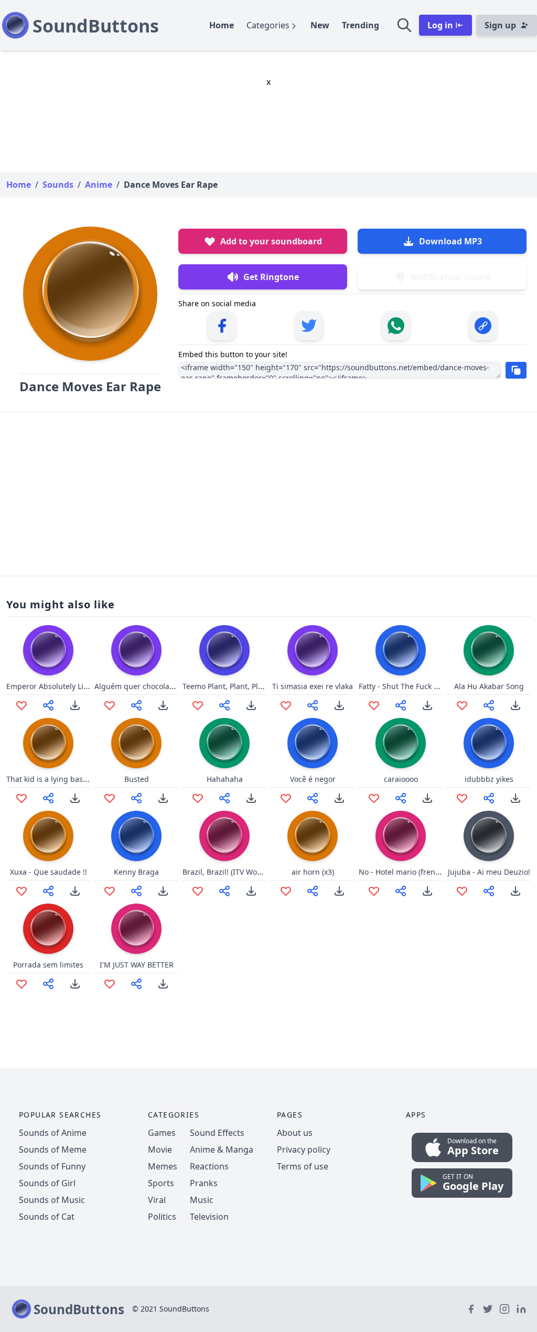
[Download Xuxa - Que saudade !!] (75, 891)
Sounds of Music (52, 1200)
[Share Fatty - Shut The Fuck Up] (400, 705)
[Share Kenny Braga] (136, 891)
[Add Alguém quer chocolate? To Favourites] (109, 705)
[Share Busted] (136, 798)
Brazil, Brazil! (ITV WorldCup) (232, 872)
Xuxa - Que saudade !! (48, 872)
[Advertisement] (268, 494)
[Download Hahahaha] (251, 798)
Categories (267, 25)
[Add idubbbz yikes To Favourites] (462, 798)
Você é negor (313, 779)
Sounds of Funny (52, 1166)
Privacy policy (303, 1149)
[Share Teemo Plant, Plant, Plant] (224, 705)
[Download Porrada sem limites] (75, 983)
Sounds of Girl (47, 1183)
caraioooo (401, 779)
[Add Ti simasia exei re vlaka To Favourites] (286, 705)
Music (201, 1200)
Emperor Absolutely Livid (50, 686)
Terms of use (302, 1166)
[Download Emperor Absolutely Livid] (75, 705)
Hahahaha (225, 779)
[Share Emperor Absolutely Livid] (48, 705)
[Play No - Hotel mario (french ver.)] (400, 836)
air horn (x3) (313, 872)
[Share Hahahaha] (224, 798)
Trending (360, 25)
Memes (162, 1166)
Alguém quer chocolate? (136, 686)
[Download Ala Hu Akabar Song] (515, 705)
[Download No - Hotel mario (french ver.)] (427, 891)
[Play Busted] (136, 743)
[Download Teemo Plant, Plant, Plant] (251, 705)
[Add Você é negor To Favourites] (286, 798)
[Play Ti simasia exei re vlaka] (312, 650)
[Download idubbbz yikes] (515, 798)
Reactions (209, 1166)
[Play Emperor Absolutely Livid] (48, 650)
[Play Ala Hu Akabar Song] (489, 650)
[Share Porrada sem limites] (48, 983)
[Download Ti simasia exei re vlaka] (339, 705)
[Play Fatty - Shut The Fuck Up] (400, 650)
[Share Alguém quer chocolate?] (136, 705)
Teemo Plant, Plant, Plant (226, 686)
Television (209, 1216)
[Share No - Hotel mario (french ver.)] (400, 891)
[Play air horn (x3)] (312, 836)
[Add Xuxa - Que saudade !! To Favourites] (21, 891)
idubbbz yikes (489, 779)
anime (98, 184)
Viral (157, 1200)
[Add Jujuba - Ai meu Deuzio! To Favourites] (462, 891)
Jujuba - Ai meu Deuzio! (489, 872)
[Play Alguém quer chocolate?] (136, 650)
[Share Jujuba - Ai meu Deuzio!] (488, 891)
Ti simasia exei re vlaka (312, 686)
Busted (136, 779)
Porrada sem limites (48, 965)
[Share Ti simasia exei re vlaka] (312, 705)
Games (162, 1132)
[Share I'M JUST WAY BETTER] (136, 983)
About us (295, 1132)
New (319, 25)
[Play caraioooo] (400, 743)
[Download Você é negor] (339, 798)
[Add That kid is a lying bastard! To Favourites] (21, 798)
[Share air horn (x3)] (312, 891)
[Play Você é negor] (312, 743)
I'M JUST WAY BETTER (137, 965)
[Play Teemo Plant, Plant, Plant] (224, 650)
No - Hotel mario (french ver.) (409, 872)
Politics (162, 1216)
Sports (161, 1183)
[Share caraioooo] (400, 798)
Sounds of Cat (46, 1216)
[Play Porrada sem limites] (48, 929)
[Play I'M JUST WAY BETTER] (136, 929)
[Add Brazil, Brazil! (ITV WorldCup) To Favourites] (197, 891)
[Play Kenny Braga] (136, 836)
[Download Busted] (163, 798)
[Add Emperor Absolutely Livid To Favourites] (21, 705)
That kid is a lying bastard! (53, 779)
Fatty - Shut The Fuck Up (401, 686)
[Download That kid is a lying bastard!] (75, 798)
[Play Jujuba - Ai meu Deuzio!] (489, 836)
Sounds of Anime (53, 1132)
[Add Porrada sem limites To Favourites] (21, 983)
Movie (160, 1149)
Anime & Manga (221, 1149)
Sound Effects (217, 1132)
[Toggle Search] (404, 25)
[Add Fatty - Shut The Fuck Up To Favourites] (374, 705)
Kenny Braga (136, 872)
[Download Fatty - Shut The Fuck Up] (427, 705)
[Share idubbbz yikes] (488, 798)
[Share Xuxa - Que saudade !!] (48, 891)
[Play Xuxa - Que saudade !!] (48, 836)
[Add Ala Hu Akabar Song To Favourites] (462, 705)
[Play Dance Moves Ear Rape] (90, 294)
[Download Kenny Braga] (163, 891)
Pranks (204, 1183)
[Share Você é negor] (312, 798)
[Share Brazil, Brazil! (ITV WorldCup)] (224, 891)
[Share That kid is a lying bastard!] (48, 798)
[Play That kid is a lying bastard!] (48, 743)
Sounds (57, 184)
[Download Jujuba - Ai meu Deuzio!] (515, 891)
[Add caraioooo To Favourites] (374, 798)
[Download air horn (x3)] (339, 891)
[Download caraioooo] (427, 798)
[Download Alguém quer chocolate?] (163, 705)
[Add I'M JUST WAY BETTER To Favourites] (109, 983)
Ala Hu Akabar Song (489, 686)
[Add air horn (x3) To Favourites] (286, 891)
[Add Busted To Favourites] (109, 798)
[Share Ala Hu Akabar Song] (488, 705)
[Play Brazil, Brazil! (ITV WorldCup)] (224, 836)
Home (221, 25)
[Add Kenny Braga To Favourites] (109, 891)
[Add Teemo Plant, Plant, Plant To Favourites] (197, 705)
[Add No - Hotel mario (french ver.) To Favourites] (374, 891)
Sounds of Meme (53, 1149)
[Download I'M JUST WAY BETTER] (163, 983)
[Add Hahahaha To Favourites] (197, 798)
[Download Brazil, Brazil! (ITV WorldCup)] (251, 891)
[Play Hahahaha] (224, 743)
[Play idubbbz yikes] (489, 743)
